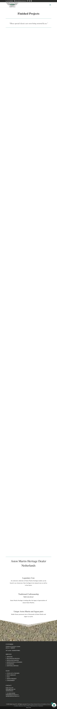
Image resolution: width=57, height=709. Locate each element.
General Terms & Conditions (40, 704)
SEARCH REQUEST (11, 678)
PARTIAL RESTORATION (13, 660)
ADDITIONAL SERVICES (12, 665)
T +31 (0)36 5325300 (10, 693)
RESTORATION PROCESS (13, 658)
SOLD (8, 676)
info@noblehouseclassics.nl (12, 694)
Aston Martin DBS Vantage (28, 530)
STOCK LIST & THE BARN (13, 673)
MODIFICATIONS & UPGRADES (14, 662)
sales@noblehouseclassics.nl (12, 696)
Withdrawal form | (35, 706)
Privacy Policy (30, 704)
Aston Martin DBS (28, 343)
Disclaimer (41, 706)
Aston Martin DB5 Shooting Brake (28, 250)
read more (28, 70)
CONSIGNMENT (11, 680)
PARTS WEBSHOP (11, 675)
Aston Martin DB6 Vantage (28, 296)
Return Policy (27, 706)
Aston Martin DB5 (28, 63)
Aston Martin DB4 (28, 109)
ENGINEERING (10, 664)
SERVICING (10, 656)
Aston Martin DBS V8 (28, 390)
